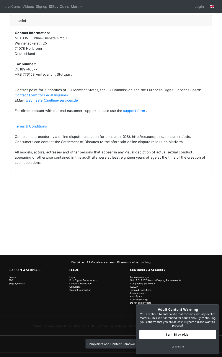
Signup (41, 6)
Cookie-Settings (139, 299)
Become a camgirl (140, 277)
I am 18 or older (178, 334)
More (75, 6)
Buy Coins (60, 6)
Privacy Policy (138, 293)
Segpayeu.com (17, 283)
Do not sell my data (140, 302)
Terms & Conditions (31, 126)
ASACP (134, 286)
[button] (212, 6)
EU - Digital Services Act (83, 280)
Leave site (178, 346)
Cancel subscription (80, 283)
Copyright (74, 286)
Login (199, 6)
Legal (72, 277)
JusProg (145, 262)
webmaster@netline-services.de (52, 100)
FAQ (11, 280)
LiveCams (13, 6)
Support (13, 277)
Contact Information (80, 290)
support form (134, 110)
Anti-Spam (136, 296)
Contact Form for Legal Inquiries (41, 95)
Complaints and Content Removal (111, 344)
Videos (28, 6)
